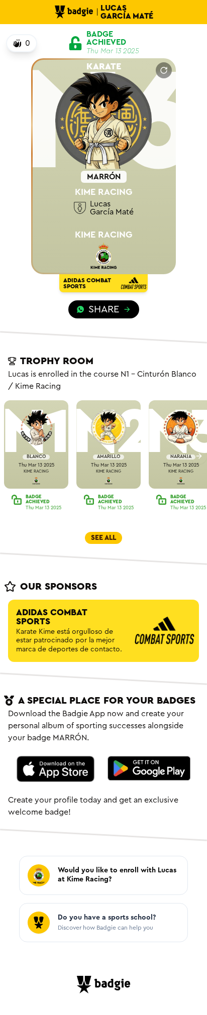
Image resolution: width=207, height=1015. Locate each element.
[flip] (164, 70)
